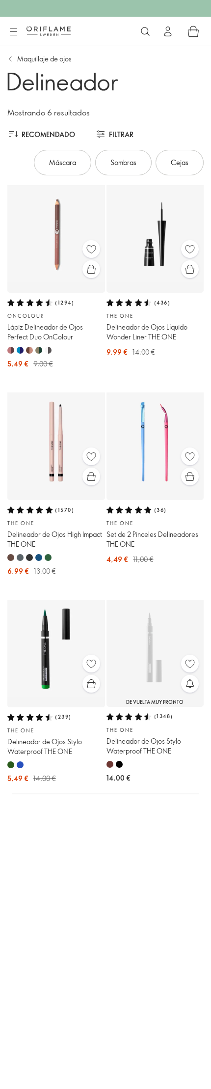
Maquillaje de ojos (44, 58)
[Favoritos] (91, 249)
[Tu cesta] (193, 31)
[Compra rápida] (91, 269)
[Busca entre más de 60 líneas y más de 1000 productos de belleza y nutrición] (145, 31)
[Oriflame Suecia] (48, 31)
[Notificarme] (190, 684)
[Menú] (13, 32)
